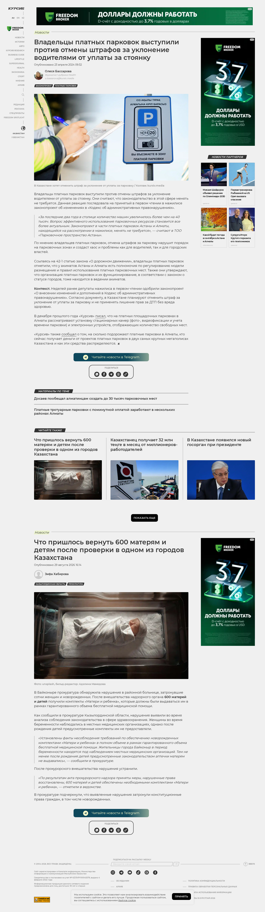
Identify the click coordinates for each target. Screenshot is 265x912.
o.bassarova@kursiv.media (59, 78)
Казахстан (18, 133)
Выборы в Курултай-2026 (201, 898)
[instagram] (113, 872)
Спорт (21, 76)
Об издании (122, 881)
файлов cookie (127, 900)
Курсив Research (15, 50)
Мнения (20, 81)
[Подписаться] (176, 864)
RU (13, 18)
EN (18, 18)
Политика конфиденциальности (206, 881)
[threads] (147, 872)
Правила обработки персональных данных (212, 887)
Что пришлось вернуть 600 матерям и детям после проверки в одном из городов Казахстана (66, 447)
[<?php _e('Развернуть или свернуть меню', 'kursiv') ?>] (23, 128)
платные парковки (65, 86)
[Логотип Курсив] (16, 8)
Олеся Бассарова (58, 71)
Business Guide (16, 55)
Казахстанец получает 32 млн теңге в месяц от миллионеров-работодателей (144, 445)
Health (20, 68)
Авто (21, 46)
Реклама (19, 109)
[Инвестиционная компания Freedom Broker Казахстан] (15, 28)
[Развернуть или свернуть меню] (23, 95)
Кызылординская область (50, 584)
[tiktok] (138, 872)
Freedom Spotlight (14, 117)
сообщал (68, 334)
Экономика (18, 72)
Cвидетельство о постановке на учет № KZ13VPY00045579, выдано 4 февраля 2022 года (67, 879)
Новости (19, 37)
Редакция (19, 104)
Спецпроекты (16, 113)
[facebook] (155, 872)
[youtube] (130, 872)
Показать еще (144, 518)
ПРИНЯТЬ (181, 896)
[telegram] (121, 872)
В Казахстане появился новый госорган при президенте (219, 442)
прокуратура (76, 584)
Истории (19, 42)
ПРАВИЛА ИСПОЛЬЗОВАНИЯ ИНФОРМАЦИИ (209, 892)
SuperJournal (16, 63)
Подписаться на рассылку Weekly (132, 860)
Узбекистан (18, 137)
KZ (23, 18)
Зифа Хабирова (57, 574)
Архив (21, 85)
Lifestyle (19, 59)
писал (100, 316)
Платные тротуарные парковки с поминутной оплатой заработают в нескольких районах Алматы (104, 412)
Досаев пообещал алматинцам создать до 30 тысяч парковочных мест (95, 399)
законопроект (44, 86)
